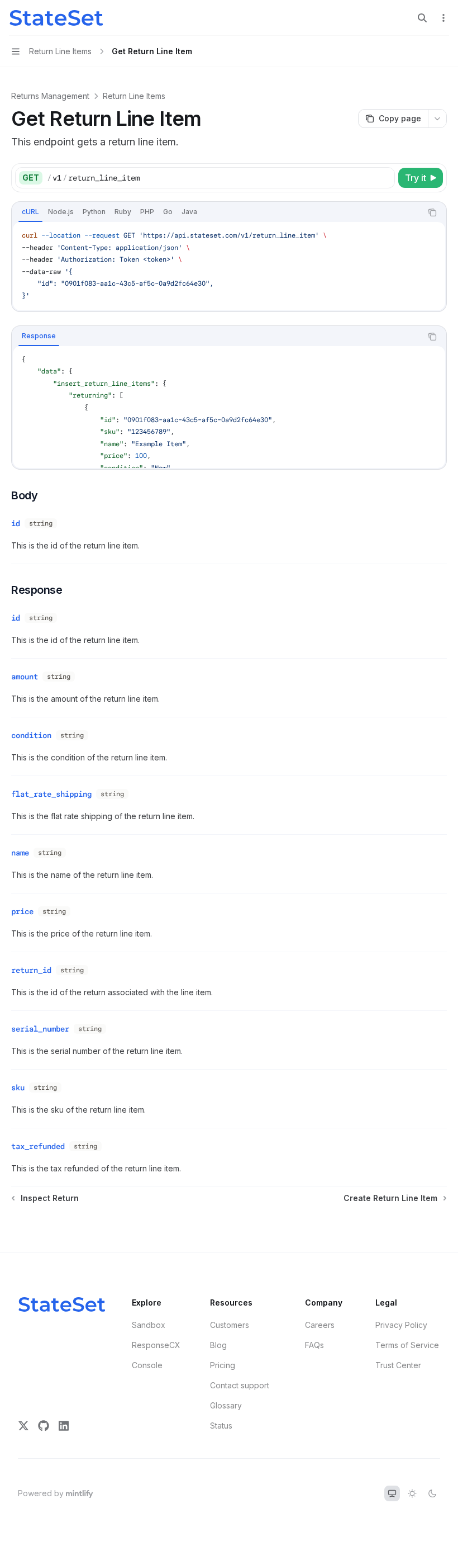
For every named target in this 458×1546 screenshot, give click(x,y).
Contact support (239, 1385)
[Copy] (384, 178)
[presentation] (229, 407)
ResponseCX (156, 1345)
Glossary (226, 1405)
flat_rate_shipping (51, 793)
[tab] (30, 212)
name (20, 852)
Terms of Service (407, 1345)
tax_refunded (38, 1146)
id (15, 523)
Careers (320, 1325)
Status (221, 1425)
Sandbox (148, 1325)
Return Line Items (134, 96)
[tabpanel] (229, 266)
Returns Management (50, 96)
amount (24, 676)
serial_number (40, 1028)
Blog (218, 1345)
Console (147, 1365)
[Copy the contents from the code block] (432, 212)
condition (31, 735)
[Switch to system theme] (392, 1493)
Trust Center (398, 1365)
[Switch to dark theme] (432, 1493)
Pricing (222, 1365)
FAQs (314, 1345)
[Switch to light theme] (412, 1493)
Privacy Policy (401, 1325)
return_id (31, 970)
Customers (229, 1325)
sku (18, 1087)
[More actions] (443, 18)
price (22, 911)
